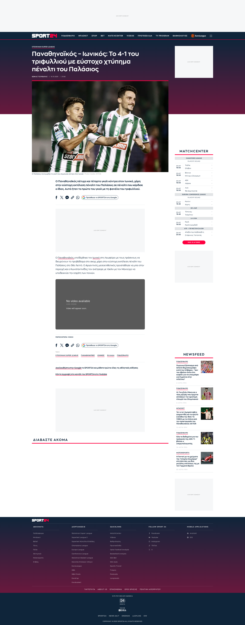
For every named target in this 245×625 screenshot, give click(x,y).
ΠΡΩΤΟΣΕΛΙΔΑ (145, 36)
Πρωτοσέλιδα (115, 545)
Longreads (114, 578)
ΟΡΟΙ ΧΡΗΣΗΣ (131, 589)
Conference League (80, 554)
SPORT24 (102, 616)
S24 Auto (114, 562)
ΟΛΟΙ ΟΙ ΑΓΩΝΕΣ (194, 242)
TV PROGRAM (162, 36)
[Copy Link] (72, 197)
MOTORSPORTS (182, 453)
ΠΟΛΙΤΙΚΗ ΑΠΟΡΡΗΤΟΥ (150, 589)
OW (145, 616)
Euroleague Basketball (198, 36)
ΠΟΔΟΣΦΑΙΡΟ (182, 361)
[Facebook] (56, 197)
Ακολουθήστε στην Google (69, 368)
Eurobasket (76, 582)
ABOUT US (102, 589)
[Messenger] (67, 197)
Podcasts (114, 574)
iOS (191, 537)
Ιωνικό (96, 258)
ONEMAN (126, 616)
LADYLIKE (136, 616)
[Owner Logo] (122, 601)
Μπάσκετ (83, 36)
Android (193, 533)
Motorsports (38, 558)
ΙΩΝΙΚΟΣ (100, 355)
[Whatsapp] (78, 197)
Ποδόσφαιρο (68, 36)
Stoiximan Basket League (82, 558)
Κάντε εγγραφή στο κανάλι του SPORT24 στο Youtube (81, 374)
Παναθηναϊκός (66, 258)
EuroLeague (77, 566)
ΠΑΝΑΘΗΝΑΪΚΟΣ (88, 355)
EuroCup (75, 578)
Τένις (35, 545)
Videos (113, 537)
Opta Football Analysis (119, 549)
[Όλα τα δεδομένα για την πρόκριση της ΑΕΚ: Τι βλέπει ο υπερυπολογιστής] (207, 438)
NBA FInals (76, 574)
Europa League (78, 549)
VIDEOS (130, 36)
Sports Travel (115, 566)
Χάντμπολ (37, 554)
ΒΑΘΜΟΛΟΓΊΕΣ (180, 36)
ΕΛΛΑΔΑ (110, 355)
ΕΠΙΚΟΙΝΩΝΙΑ (116, 589)
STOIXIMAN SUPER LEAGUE (67, 355)
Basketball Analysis (118, 554)
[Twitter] (62, 197)
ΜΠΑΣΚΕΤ (180, 408)
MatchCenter (115, 533)
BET (103, 36)
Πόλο (35, 549)
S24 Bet (113, 558)
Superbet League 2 (80, 537)
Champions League (80, 545)
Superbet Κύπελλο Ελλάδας (83, 541)
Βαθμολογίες (115, 541)
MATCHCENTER (115, 36)
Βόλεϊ (35, 541)
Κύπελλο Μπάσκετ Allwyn (82, 562)
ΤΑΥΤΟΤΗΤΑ (89, 589)
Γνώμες (113, 570)
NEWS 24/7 (114, 616)
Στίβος (36, 562)
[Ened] (122, 610)
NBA (73, 570)
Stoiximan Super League (82, 533)
